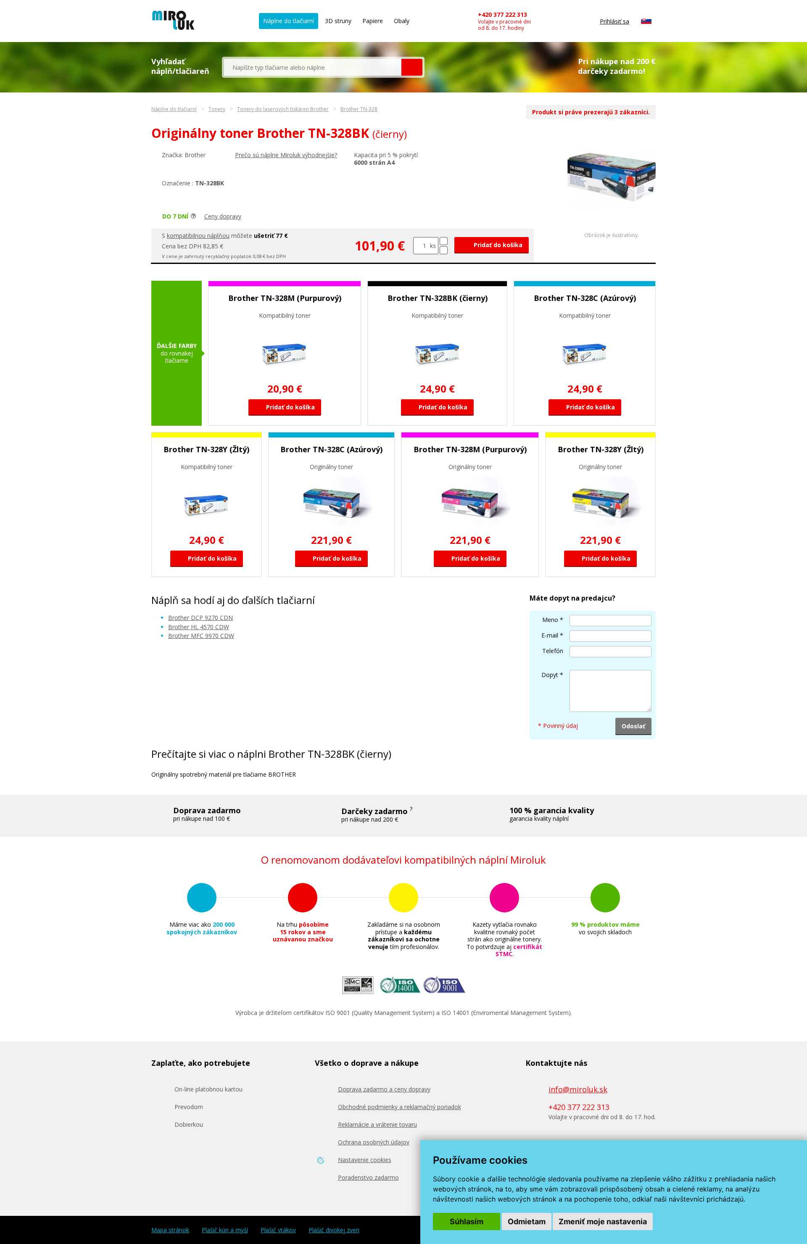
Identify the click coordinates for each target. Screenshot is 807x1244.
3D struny (338, 21)
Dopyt (549, 675)
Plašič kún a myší (225, 1230)
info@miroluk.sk (578, 1089)
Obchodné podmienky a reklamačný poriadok (399, 1107)
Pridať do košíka (497, 245)
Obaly (401, 21)
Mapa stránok (170, 1230)
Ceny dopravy (222, 216)
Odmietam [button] (527, 1221)
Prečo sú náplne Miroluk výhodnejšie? (286, 155)
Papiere (372, 21)
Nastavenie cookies (364, 1160)
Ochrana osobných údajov (373, 1142)
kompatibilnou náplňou (198, 236)
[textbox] (312, 67)
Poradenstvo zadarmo (368, 1177)
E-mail (549, 635)
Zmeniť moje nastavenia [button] (603, 1221)
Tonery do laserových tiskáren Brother (283, 109)
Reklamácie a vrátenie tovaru (377, 1124)
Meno (550, 620)
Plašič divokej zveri (334, 1230)
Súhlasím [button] (466, 1221)
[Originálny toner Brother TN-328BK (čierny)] (611, 208)
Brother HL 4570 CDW (198, 627)
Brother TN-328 (358, 109)
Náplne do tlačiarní (288, 21)
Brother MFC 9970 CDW (201, 636)
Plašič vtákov (278, 1230)
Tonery (216, 109)
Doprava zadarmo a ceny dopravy (384, 1089)
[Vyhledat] (411, 67)
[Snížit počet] (444, 250)
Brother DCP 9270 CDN (200, 618)
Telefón (552, 651)
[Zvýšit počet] (444, 241)
